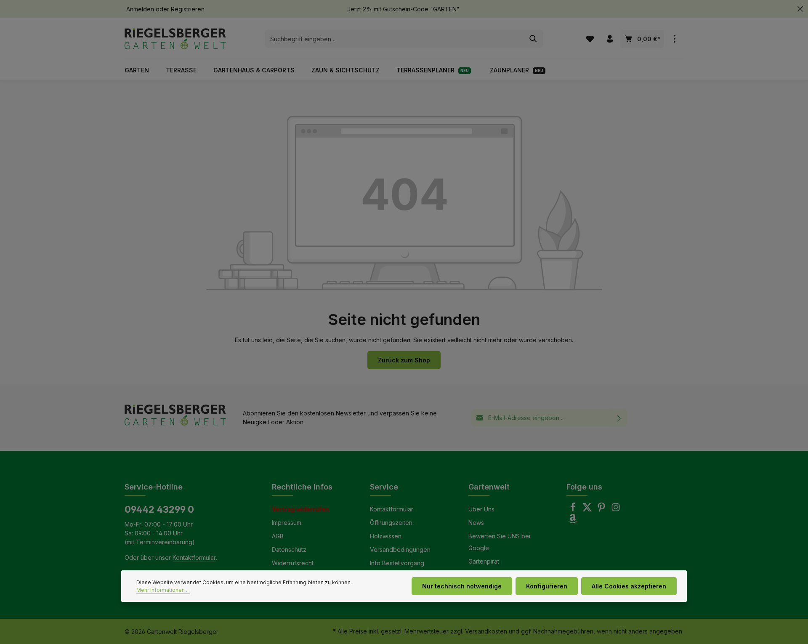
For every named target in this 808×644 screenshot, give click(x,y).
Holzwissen (385, 536)
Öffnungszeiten (391, 522)
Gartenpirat (483, 561)
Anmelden (140, 9)
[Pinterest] (602, 509)
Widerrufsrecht (293, 563)
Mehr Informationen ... (163, 590)
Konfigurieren (546, 586)
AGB (278, 536)
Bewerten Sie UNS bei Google (499, 541)
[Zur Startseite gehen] (175, 38)
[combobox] (394, 38)
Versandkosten (486, 631)
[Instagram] (615, 509)
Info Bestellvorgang (397, 563)
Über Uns (481, 509)
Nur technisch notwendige (462, 586)
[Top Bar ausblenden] (800, 9)
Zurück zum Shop (404, 360)
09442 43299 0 (159, 509)
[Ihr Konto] (610, 39)
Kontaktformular (194, 557)
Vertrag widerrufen (300, 509)
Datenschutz (289, 549)
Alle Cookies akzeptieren (629, 586)
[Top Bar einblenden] (674, 39)
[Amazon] (572, 520)
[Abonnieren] (619, 418)
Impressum (286, 522)
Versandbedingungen (400, 549)
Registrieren (188, 9)
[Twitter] (587, 509)
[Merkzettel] (590, 39)
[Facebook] (573, 509)
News (476, 522)
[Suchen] (533, 38)
